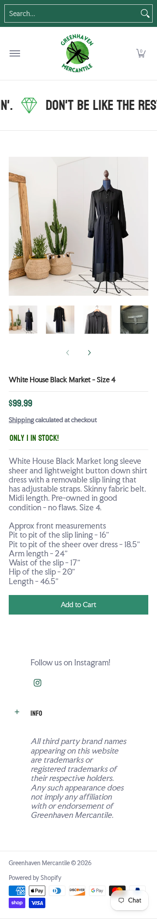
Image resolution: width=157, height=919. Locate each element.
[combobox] (71, 13)
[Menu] (14, 53)
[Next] (142, 226)
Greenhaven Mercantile (39, 862)
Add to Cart (78, 605)
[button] (140, 53)
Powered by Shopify (35, 877)
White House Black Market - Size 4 (62, 380)
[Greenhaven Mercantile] (76, 53)
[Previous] (14, 226)
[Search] (145, 13)
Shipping (21, 420)
